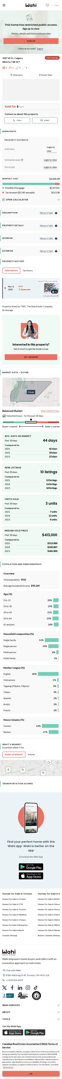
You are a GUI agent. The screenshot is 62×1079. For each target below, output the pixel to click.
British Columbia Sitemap (49, 935)
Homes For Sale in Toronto (14, 909)
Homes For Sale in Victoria (49, 909)
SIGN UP (31, 41)
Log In (40, 48)
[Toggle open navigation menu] (4, 5)
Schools (31, 754)
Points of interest (14, 754)
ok (31, 1074)
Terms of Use (8, 1067)
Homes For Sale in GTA (12, 904)
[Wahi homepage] (31, 5)
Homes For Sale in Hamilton (14, 914)
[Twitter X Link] (4, 987)
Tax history (28, 270)
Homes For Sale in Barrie (13, 930)
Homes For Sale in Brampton (15, 925)
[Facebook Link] (12, 987)
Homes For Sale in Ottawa (14, 920)
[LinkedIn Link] (20, 987)
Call (19, 120)
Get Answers (31, 357)
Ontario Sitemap (9, 935)
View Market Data (50, 410)
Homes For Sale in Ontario (14, 899)
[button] (22, 160)
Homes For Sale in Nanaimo (50, 930)
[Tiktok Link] (35, 987)
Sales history (11, 270)
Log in (56, 5)
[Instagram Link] (28, 987)
